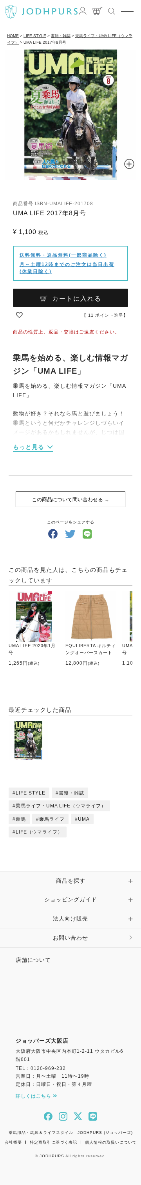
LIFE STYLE (35, 36)
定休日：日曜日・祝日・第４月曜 (54, 1084)
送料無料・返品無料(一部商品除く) (63, 255)
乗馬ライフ (52, 819)
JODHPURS (52, 1156)
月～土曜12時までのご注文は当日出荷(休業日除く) (67, 268)
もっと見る (28, 446)
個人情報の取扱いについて (111, 1142)
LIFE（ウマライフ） (39, 832)
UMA (84, 819)
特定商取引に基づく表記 (53, 1142)
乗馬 (21, 819)
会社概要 (13, 1142)
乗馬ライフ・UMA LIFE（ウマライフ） (61, 806)
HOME (13, 36)
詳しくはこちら (34, 1096)
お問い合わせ (70, 938)
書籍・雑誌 (60, 36)
